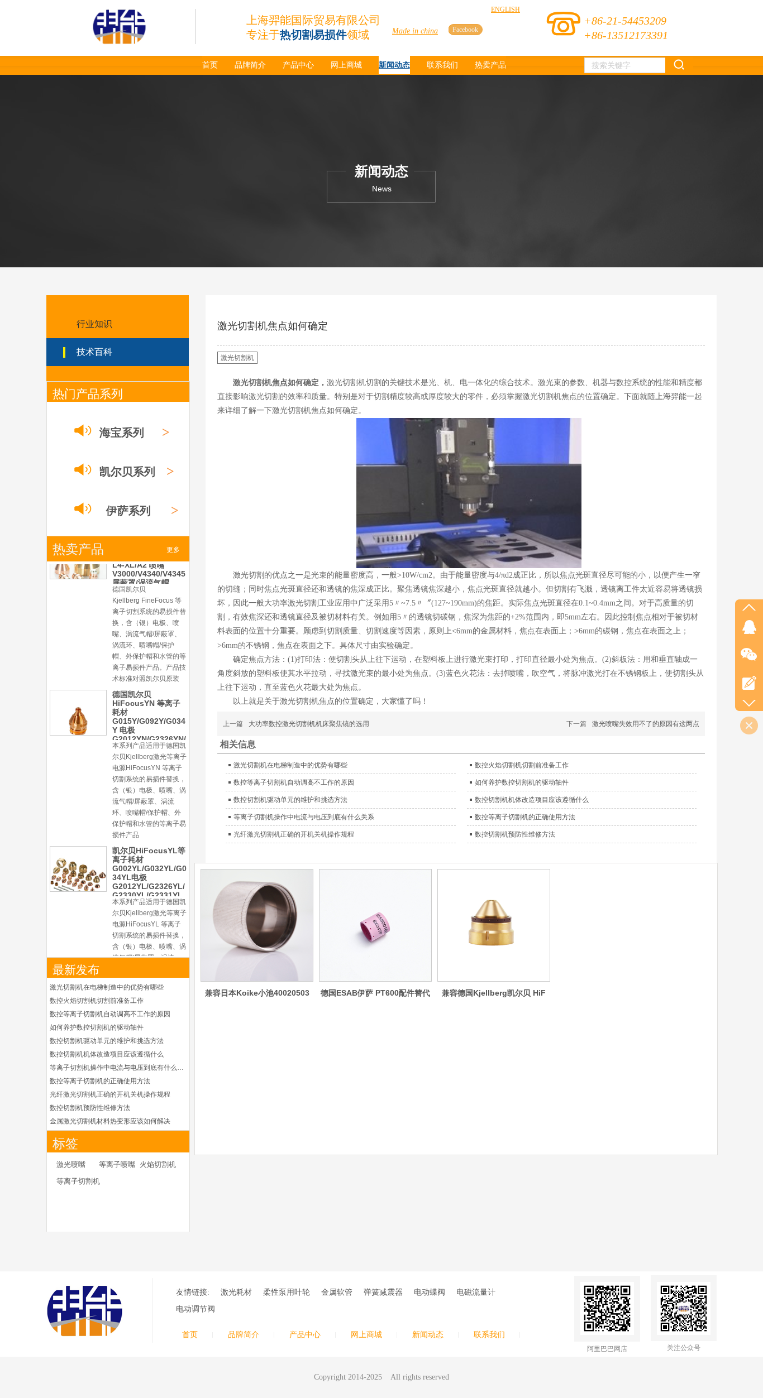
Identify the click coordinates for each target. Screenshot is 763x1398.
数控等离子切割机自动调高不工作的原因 (110, 1014)
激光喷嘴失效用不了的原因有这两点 (645, 724)
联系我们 (489, 1334)
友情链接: (192, 1292)
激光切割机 (237, 358)
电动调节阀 (195, 1309)
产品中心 (305, 1334)
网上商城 (366, 1334)
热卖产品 (78, 549)
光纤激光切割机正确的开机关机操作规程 (110, 1094)
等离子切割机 (78, 1181)
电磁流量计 (475, 1292)
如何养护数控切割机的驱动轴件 (97, 1027)
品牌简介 (243, 1334)
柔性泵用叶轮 (286, 1292)
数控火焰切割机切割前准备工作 (97, 1001)
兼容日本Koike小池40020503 (257, 992)
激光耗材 (236, 1292)
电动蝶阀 (429, 1292)
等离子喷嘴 (117, 1164)
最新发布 (76, 970)
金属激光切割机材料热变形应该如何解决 (110, 1121)
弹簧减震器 (383, 1292)
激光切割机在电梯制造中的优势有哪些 (107, 987)
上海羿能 (670, 396)
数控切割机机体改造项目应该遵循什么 (107, 1054)
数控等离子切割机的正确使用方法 (100, 1081)
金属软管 (336, 1292)
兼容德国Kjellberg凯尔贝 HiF (494, 992)
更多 (173, 549)
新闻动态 (428, 1334)
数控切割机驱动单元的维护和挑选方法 (107, 1041)
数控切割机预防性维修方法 (90, 1108)
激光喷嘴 (70, 1164)
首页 (190, 1334)
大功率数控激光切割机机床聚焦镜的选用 (309, 724)
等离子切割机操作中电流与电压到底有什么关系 (118, 1068)
